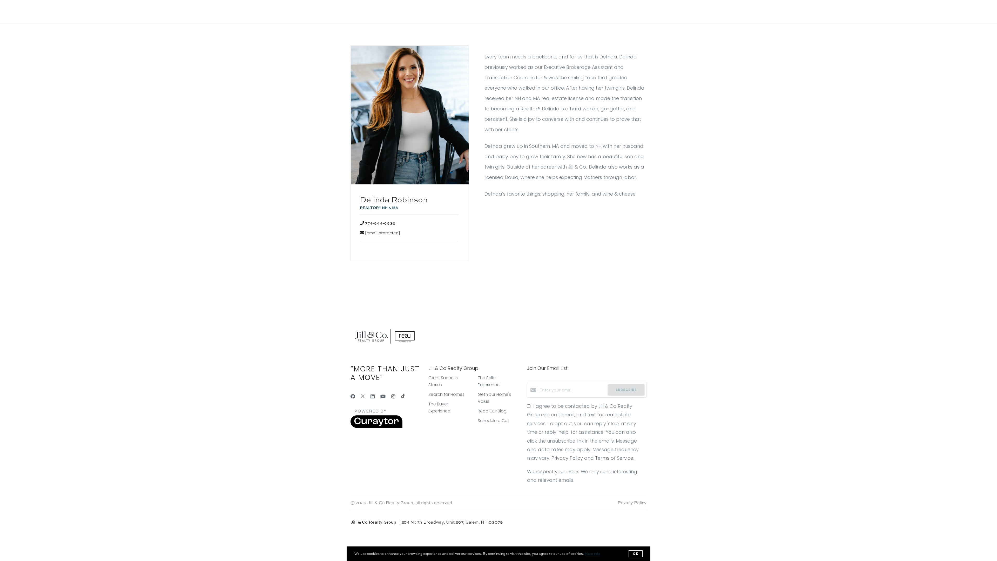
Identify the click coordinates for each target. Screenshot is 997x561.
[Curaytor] (376, 426)
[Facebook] (353, 396)
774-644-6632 (380, 223)
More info (592, 553)
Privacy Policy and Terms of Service (592, 458)
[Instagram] (393, 396)
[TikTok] (403, 396)
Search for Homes (151, 12)
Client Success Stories (204, 12)
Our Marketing (107, 12)
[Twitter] (363, 396)
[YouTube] (383, 396)
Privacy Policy (632, 502)
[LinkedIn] (372, 396)
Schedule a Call (493, 421)
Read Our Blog (492, 411)
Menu (913, 11)
